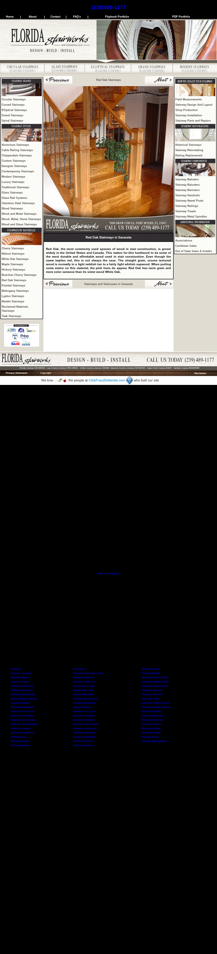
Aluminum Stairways (15, 144)
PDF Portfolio (181, 16)
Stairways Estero (82, 707)
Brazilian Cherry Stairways (19, 275)
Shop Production (186, 110)
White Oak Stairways (15, 259)
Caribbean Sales (186, 245)
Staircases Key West (84, 715)
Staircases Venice (151, 724)
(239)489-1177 (108, 7)
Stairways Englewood (22, 707)
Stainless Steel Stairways (18, 203)
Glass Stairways (12, 192)
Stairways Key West (83, 690)
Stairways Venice (151, 698)
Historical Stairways (188, 144)
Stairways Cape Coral (22, 686)
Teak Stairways (11, 316)
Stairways (16, 669)
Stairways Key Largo (84, 686)
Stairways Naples (20, 677)
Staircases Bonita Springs (24, 724)
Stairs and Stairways (108, 573)
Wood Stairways (12, 208)
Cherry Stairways (13, 248)
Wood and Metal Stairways (19, 213)
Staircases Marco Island (85, 724)
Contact (55, 16)
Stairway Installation (188, 115)
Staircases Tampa (151, 732)
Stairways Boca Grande (23, 694)
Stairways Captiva (20, 703)
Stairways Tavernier (152, 694)
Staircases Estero (151, 728)
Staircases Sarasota (21, 673)
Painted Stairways (13, 285)
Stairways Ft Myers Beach (155, 703)
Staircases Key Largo (84, 711)
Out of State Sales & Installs (193, 251)
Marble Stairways (13, 301)
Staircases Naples (20, 681)
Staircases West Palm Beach (88, 673)
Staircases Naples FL (84, 681)
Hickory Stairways (13, 269)
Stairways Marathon (83, 694)
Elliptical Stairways (14, 110)
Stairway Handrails (187, 195)
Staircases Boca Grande (23, 720)
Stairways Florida (151, 669)
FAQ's (77, 16)
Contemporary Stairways (18, 171)
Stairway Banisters (187, 190)
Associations (183, 240)
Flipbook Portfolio (117, 16)
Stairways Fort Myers (22, 690)
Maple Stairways (12, 264)
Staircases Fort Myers (22, 715)
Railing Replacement (188, 155)
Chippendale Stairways (17, 155)
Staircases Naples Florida (155, 681)
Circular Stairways (14, 99)
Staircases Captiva (21, 728)
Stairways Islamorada (84, 703)
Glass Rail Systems (14, 197)
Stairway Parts (18, 737)
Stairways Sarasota (152, 690)
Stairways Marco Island (85, 698)
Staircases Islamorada (85, 728)
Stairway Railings (186, 206)
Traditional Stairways (15, 187)
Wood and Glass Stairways (19, 224)
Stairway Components (84, 732)
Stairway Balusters (187, 184)
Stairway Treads (185, 211)
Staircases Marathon (84, 720)
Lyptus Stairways (13, 296)
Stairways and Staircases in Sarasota (108, 284)
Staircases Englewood (22, 732)
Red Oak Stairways (14, 280)
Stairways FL (80, 669)
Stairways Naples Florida (155, 677)
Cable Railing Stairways (17, 150)
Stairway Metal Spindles (191, 216)
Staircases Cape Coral (22, 711)
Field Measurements (188, 99)
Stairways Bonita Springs (24, 698)
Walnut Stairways (13, 253)
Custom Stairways (13, 160)
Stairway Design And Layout (193, 104)
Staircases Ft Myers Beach (156, 707)
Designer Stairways (14, 166)
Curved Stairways (13, 104)
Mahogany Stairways (15, 290)
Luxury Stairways (13, 182)
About (32, 16)
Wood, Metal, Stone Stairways (21, 219)
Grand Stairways (12, 115)
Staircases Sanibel (152, 711)
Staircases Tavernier (153, 720)
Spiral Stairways (12, 120)
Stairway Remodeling (189, 150)
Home (10, 16)
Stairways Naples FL (84, 677)
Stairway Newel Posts (189, 200)
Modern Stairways (13, 176)
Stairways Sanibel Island (155, 686)
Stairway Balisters (187, 179)
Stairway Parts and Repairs (193, 120)
